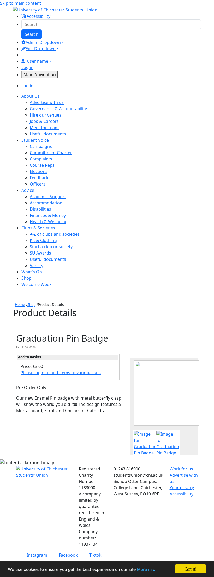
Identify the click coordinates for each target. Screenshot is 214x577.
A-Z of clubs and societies (55, 234)
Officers (37, 184)
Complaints (41, 159)
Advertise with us (47, 102)
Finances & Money (48, 215)
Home (20, 304)
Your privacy (182, 488)
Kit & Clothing (43, 240)
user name (37, 61)
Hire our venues (45, 115)
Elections (38, 171)
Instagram (37, 555)
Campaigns (41, 146)
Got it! (191, 569)
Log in (27, 67)
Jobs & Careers (44, 121)
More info (146, 569)
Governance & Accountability (58, 109)
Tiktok (95, 555)
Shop (31, 304)
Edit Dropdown (41, 48)
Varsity (36, 265)
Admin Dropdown (43, 42)
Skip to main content (20, 3)
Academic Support (48, 196)
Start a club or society (51, 247)
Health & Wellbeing (49, 221)
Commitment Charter (51, 152)
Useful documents (48, 134)
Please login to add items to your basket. (61, 373)
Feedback (39, 178)
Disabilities (40, 209)
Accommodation (46, 203)
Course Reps (42, 165)
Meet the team (44, 127)
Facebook (69, 555)
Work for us (181, 469)
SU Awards (40, 253)
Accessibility (181, 494)
